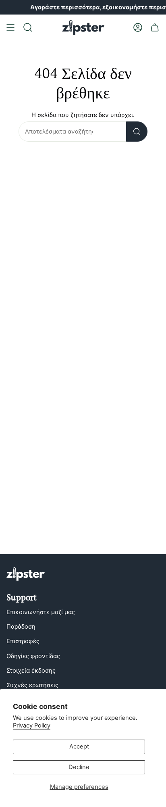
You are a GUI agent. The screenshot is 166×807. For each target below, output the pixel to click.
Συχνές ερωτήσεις (32, 685)
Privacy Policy (31, 725)
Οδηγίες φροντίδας (33, 656)
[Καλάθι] (154, 27)
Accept (79, 746)
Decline (78, 767)
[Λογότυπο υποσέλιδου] (25, 574)
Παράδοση (20, 626)
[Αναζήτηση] (136, 131)
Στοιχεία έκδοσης (31, 670)
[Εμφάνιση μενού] (10, 27)
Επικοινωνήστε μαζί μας (40, 612)
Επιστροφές (22, 641)
